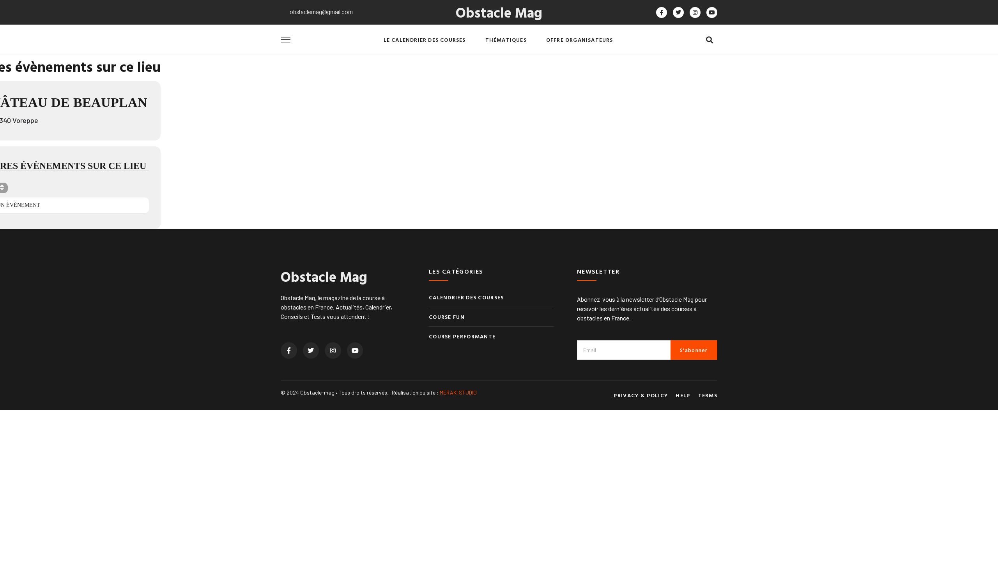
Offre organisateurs (579, 40)
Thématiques (506, 40)
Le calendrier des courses (425, 40)
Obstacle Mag (499, 12)
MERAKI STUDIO (458, 392)
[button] (709, 40)
